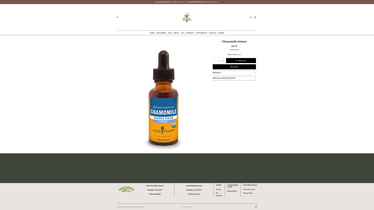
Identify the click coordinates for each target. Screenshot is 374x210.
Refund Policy (232, 191)
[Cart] (255, 17)
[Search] (117, 17)
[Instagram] (256, 207)
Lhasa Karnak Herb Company (128, 207)
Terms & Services (249, 189)
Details (217, 73)
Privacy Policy (248, 193)
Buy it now (234, 67)
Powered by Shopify (139, 207)
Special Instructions (224, 78)
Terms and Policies (187, 207)
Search (218, 189)
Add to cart (242, 61)
